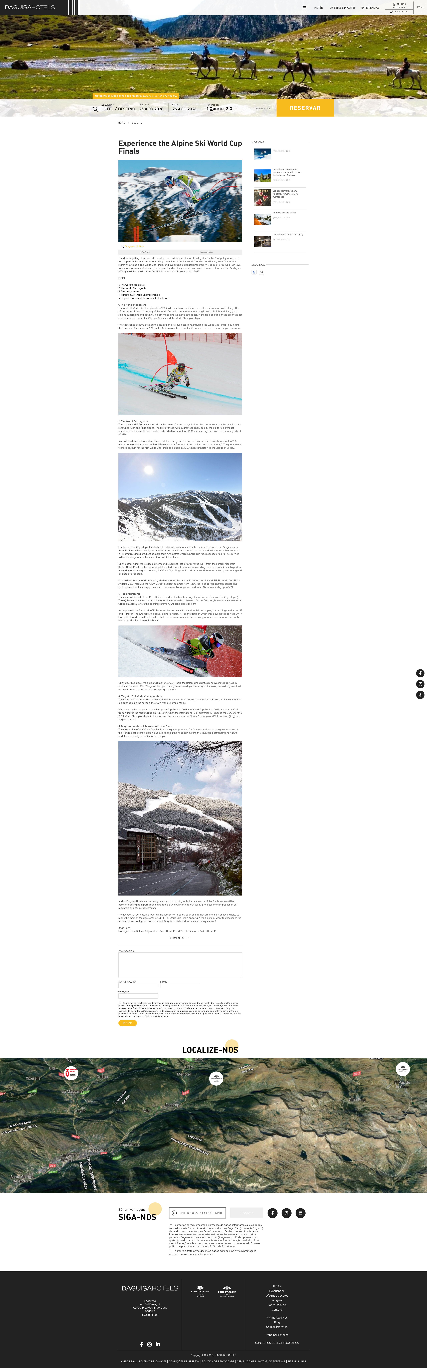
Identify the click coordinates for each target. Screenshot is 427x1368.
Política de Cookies (152, 1361)
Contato (277, 1309)
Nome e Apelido (127, 981)
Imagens (277, 1300)
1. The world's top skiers (131, 284)
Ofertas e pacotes (277, 1295)
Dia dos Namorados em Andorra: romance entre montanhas (285, 193)
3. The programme (128, 291)
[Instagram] (287, 1213)
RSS (303, 1361)
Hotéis (277, 1286)
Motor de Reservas (271, 1361)
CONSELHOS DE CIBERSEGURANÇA (277, 1343)
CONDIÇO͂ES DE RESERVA (184, 1361)
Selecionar (107, 104)
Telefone (123, 992)
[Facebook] (273, 1213)
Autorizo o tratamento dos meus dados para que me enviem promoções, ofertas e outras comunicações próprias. (213, 1252)
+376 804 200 (150, 1315)
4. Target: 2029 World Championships (139, 294)
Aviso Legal (129, 1361)
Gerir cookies (246, 1361)
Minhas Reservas (277, 1317)
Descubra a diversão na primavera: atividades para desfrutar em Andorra (286, 171)
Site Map (293, 1361)
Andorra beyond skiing (284, 212)
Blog (135, 123)
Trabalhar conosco (277, 1335)
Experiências (277, 1291)
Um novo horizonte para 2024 (288, 234)
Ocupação (213, 105)
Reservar (305, 107)
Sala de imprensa (277, 1327)
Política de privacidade (218, 1361)
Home (121, 123)
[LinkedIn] (301, 1213)
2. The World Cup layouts (132, 288)
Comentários (126, 951)
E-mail (163, 981)
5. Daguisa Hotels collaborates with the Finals (143, 298)
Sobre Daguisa (277, 1305)
